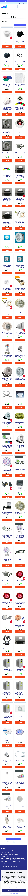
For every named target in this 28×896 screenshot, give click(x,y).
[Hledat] (19, 6)
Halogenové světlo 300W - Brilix (7, 761)
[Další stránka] (19, 842)
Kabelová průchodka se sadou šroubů (7, 581)
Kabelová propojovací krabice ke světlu (20, 153)
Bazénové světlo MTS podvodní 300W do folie (7, 333)
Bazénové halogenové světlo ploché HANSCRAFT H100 (20, 108)
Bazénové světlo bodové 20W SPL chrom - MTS (20, 289)
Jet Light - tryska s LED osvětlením (20, 716)
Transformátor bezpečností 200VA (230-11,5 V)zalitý (7, 199)
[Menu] (25, 6)
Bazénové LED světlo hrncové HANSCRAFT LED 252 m (20, 469)
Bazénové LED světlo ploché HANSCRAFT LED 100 (20, 131)
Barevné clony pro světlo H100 (7, 176)
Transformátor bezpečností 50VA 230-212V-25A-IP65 (7, 670)
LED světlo (20, 738)
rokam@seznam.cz (8, 856)
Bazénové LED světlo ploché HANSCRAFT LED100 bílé (7, 536)
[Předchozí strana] (8, 842)
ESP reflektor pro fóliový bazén (7, 266)
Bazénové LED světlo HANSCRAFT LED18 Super (7, 356)
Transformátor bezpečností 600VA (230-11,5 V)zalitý (7, 222)
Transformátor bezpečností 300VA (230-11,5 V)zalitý (20, 199)
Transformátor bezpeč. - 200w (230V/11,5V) (20, 41)
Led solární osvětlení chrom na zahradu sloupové (7, 783)
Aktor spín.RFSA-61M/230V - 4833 (7, 827)
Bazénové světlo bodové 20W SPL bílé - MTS (20, 222)
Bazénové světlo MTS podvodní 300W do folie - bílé (20, 311)
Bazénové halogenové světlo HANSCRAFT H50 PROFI (20, 356)
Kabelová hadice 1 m (7, 401)
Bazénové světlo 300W (7, 40)
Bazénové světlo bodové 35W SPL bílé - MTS (7, 310)
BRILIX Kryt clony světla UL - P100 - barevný (7, 85)
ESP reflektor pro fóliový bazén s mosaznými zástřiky (20, 266)
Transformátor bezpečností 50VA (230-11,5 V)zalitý (7, 648)
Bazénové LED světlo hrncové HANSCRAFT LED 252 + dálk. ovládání (7, 154)
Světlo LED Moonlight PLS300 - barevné (20, 783)
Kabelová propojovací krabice (20, 85)
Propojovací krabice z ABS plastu (20, 401)
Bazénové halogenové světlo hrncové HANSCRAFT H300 (7, 131)
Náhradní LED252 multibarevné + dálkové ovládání (20, 625)
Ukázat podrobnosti (14, 893)
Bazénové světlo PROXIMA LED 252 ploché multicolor (7, 469)
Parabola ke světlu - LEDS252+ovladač (20, 805)
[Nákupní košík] (22, 6)
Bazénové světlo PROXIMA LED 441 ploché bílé (7, 559)
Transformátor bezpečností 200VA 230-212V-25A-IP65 (7, 693)
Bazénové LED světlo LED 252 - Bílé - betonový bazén (7, 423)
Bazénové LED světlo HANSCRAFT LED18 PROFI (7, 379)
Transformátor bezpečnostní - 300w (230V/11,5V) (7, 63)
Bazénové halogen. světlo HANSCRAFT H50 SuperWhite (20, 334)
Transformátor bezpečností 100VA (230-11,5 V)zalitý (20, 176)
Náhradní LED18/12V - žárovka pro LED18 (20, 603)
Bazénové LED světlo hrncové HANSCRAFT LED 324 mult (7, 446)
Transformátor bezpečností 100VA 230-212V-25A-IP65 (20, 670)
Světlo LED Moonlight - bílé (7, 805)
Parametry (20, 25)
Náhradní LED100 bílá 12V (7, 603)
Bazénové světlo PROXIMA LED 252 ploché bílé (20, 446)
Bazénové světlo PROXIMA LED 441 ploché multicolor (20, 536)
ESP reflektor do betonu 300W (20, 244)
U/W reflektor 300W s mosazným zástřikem (20, 379)
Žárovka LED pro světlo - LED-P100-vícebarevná (20, 828)
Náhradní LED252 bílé (7, 624)
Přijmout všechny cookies (14, 890)
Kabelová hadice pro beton (20, 558)
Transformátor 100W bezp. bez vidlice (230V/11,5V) (20, 63)
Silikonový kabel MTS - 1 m (20, 423)
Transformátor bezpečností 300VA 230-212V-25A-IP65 (20, 693)
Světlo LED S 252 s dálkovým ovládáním (7, 289)
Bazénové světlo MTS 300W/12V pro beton (20, 513)
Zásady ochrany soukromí (14, 887)
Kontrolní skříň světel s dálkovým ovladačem (20, 491)
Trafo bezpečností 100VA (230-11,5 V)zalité (20, 647)
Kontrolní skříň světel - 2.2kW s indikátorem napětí (7, 513)
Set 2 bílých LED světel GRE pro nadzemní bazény (7, 739)
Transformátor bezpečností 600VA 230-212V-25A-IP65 (7, 716)
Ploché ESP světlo (7, 243)
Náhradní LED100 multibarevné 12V (20, 581)
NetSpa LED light (20, 760)
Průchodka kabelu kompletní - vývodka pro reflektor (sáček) (7, 108)
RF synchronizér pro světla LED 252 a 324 (7, 491)
